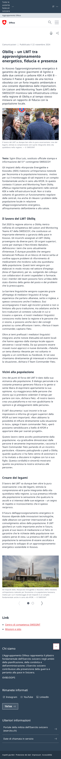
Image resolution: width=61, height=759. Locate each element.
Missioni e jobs (13, 629)
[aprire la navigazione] (56, 22)
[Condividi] (57, 33)
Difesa (12, 22)
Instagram (11, 697)
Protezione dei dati (23, 755)
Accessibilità (47, 755)
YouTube (28, 697)
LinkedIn (44, 697)
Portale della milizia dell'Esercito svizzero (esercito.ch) (25, 729)
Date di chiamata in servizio (18, 738)
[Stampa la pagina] (51, 33)
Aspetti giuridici (8, 755)
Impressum (36, 755)
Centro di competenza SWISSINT (22, 624)
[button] (28, 603)
